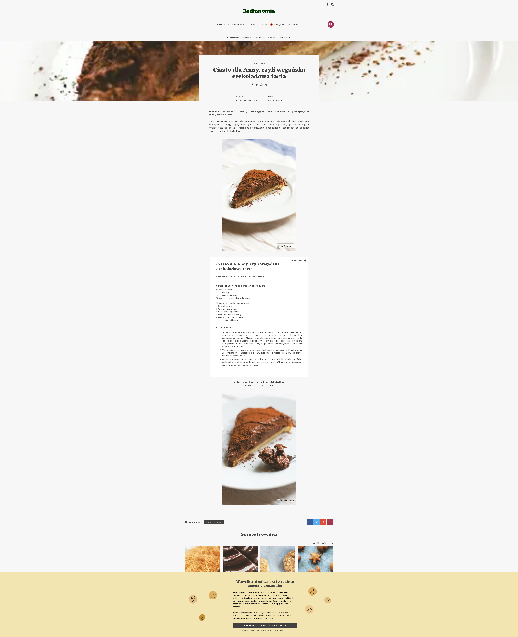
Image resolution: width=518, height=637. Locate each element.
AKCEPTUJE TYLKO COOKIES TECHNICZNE (265, 630)
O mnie (220, 25)
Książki (278, 25)
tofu (255, 100)
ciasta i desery (275, 100)
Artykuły (257, 25)
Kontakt (293, 25)
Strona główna (233, 37)
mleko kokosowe (244, 100)
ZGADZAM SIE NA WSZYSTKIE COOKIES (265, 625)
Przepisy (238, 25)
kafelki (324, 543)
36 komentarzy (192, 522)
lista (331, 543)
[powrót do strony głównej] (259, 10)
